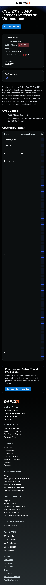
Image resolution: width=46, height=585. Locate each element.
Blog (6, 475)
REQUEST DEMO (11, 26)
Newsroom (9, 453)
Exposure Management (14, 413)
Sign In (7, 500)
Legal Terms (8, 560)
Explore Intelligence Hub (18, 389)
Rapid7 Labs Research (14, 484)
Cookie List (8, 573)
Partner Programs (12, 459)
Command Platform (12, 410)
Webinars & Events (12, 481)
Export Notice (8, 566)
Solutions (8, 419)
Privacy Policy (9, 563)
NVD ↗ (7, 78)
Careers (7, 465)
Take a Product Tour (13, 431)
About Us (8, 447)
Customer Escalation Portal (16, 515)
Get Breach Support (13, 434)
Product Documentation (14, 506)
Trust (6, 570)
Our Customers (11, 456)
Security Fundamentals (14, 490)
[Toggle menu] (42, 2)
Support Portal (10, 503)
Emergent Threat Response (16, 478)
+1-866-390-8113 (11, 526)
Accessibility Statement (12, 577)
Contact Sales (10, 437)
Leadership (9, 450)
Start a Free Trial (11, 428)
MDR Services (10, 416)
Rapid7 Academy (11, 512)
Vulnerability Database (14, 487)
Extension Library (12, 509)
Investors (8, 462)
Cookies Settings (11, 580)
